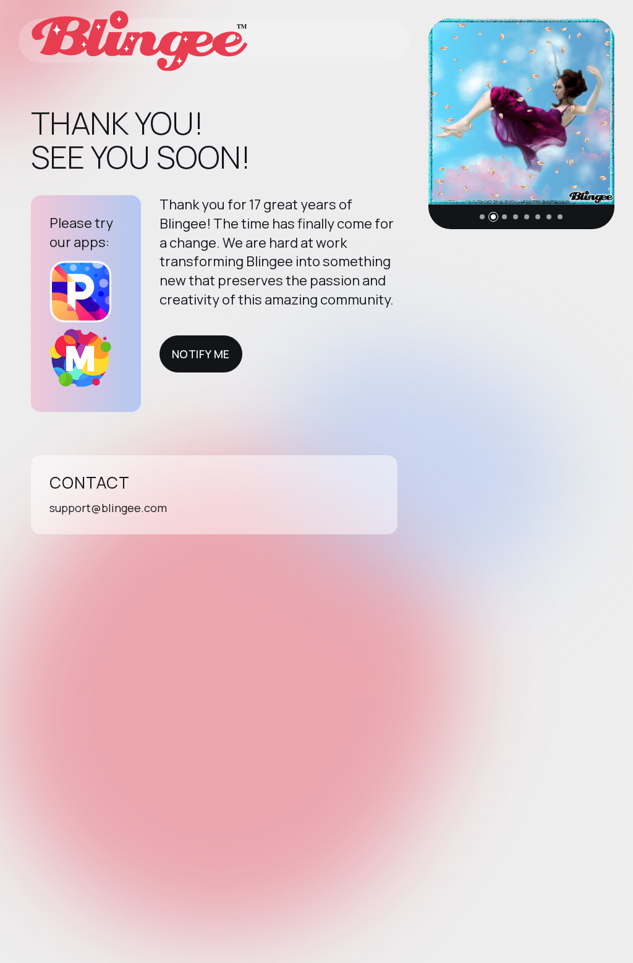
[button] (482, 216)
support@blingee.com (108, 507)
